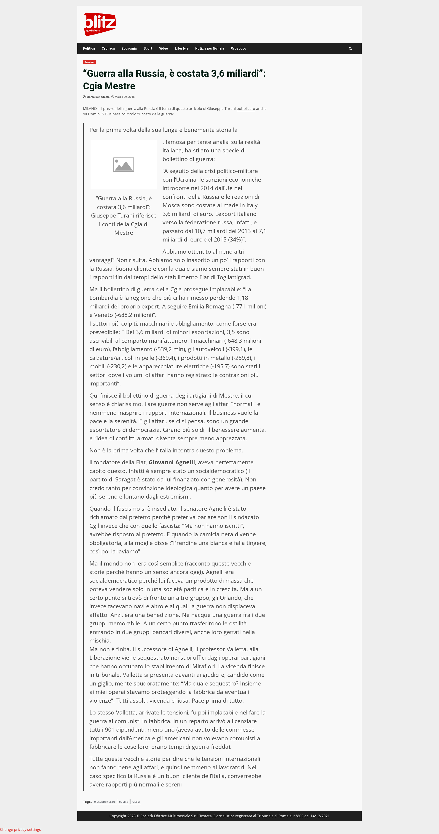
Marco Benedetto (98, 97)
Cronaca (108, 48)
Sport (148, 48)
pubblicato (246, 108)
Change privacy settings (20, 829)
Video (163, 48)
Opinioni (89, 62)
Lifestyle (181, 48)
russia (136, 801)
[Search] (350, 48)
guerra (123, 801)
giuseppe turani (104, 801)
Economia (129, 48)
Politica (89, 48)
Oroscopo (238, 48)
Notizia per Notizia (209, 48)
